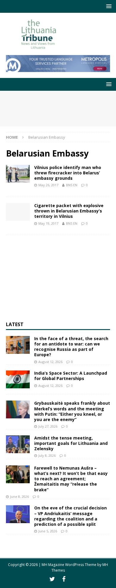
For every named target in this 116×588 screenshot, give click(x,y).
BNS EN (71, 185)
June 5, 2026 (47, 531)
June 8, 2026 (19, 496)
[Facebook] (64, 579)
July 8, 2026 (47, 455)
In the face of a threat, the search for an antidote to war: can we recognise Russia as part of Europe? (71, 347)
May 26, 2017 (48, 185)
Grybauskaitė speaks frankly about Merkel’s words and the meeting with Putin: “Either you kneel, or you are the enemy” (72, 411)
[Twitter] (52, 579)
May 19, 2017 (48, 223)
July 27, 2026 (47, 426)
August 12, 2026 (50, 361)
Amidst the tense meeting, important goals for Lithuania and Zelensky (71, 443)
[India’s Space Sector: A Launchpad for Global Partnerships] (18, 379)
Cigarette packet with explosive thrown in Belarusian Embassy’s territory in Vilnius (69, 211)
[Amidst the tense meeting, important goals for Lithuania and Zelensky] (18, 444)
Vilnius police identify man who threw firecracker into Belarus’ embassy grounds (67, 173)
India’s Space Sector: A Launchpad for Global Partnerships (70, 375)
